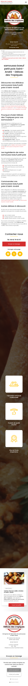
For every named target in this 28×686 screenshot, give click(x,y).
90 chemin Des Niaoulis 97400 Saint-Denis (14, 44)
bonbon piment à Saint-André (12, 217)
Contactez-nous (14, 47)
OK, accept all (15, 670)
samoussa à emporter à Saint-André (12, 147)
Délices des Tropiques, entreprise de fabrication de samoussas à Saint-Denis (13, 52)
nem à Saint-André (9, 215)
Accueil (2, 50)
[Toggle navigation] (26, 2)
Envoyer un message (14, 244)
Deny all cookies (14, 674)
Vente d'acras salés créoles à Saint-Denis (13, 591)
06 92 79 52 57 (14, 42)
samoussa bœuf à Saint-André (10, 200)
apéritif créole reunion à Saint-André (14, 218)
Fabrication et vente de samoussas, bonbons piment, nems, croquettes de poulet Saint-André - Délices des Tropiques (14, 56)
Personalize (14, 679)
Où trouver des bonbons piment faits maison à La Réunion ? (13, 106)
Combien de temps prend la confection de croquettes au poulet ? (14, 109)
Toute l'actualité (16, 605)
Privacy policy (15, 682)
